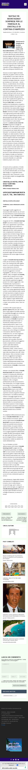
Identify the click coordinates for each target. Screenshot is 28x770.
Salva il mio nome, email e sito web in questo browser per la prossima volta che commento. (13, 681)
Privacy (3, 725)
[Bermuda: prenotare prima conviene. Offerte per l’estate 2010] (14, 628)
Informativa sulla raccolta (9, 768)
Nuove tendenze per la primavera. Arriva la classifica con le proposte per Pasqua (13, 557)
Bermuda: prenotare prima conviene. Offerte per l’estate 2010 (13, 639)
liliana (10, 32)
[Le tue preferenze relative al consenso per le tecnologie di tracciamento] (25, 767)
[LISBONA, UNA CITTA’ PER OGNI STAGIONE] (14, 569)
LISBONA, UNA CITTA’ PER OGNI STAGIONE (12, 578)
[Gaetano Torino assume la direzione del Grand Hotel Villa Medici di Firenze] (14, 597)
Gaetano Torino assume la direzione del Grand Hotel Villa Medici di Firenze (14, 615)
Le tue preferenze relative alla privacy (13, 764)
